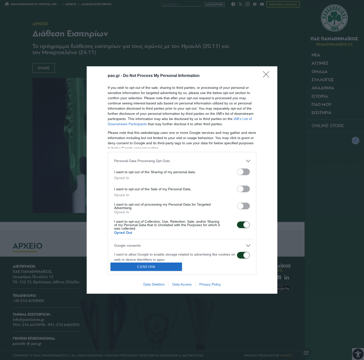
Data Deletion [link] (154, 284)
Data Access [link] (182, 284)
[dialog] (182, 180)
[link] (267, 76)
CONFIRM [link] (146, 267)
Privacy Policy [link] (210, 284)
